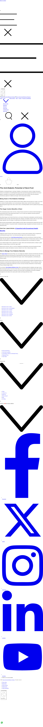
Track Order (4, 356)
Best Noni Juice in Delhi (7, 315)
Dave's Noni (4, 253)
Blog (3, 397)
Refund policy (4, 683)
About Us (4, 394)
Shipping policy (4, 686)
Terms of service (5, 685)
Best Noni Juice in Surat (7, 311)
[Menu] (8, 23)
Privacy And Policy (6, 350)
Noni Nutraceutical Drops (16, 237)
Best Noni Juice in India (7, 306)
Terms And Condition (6, 352)
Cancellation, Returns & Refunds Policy (10, 353)
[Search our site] (21, 116)
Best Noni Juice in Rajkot (7, 309)
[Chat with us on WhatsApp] (2, 723)
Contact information (5, 688)
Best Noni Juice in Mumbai (7, 314)
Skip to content (3, 0)
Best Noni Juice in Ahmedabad (8, 308)
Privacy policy (4, 682)
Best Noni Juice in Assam (7, 312)
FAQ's (3, 391)
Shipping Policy (5, 355)
